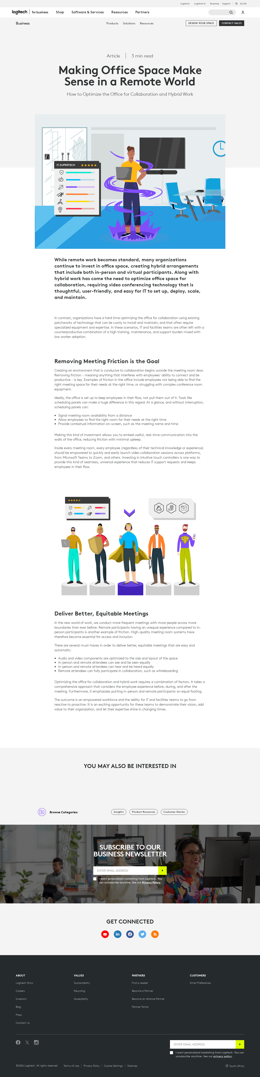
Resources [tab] (119, 12)
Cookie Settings (113, 1065)
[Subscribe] (162, 870)
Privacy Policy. (151, 882)
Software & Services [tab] (88, 12)
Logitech (185, 4)
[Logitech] (32, 11)
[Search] (222, 12)
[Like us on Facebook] (18, 1042)
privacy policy (222, 1056)
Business (214, 4)
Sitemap (132, 1065)
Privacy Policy (92, 1065)
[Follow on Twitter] (27, 1042)
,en (243, 3)
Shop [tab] (60, 12)
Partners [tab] (142, 12)
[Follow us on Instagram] (36, 1042)
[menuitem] (112, 23)
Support (226, 3)
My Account (243, 12)
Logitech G (200, 4)
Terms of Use (71, 1065)
